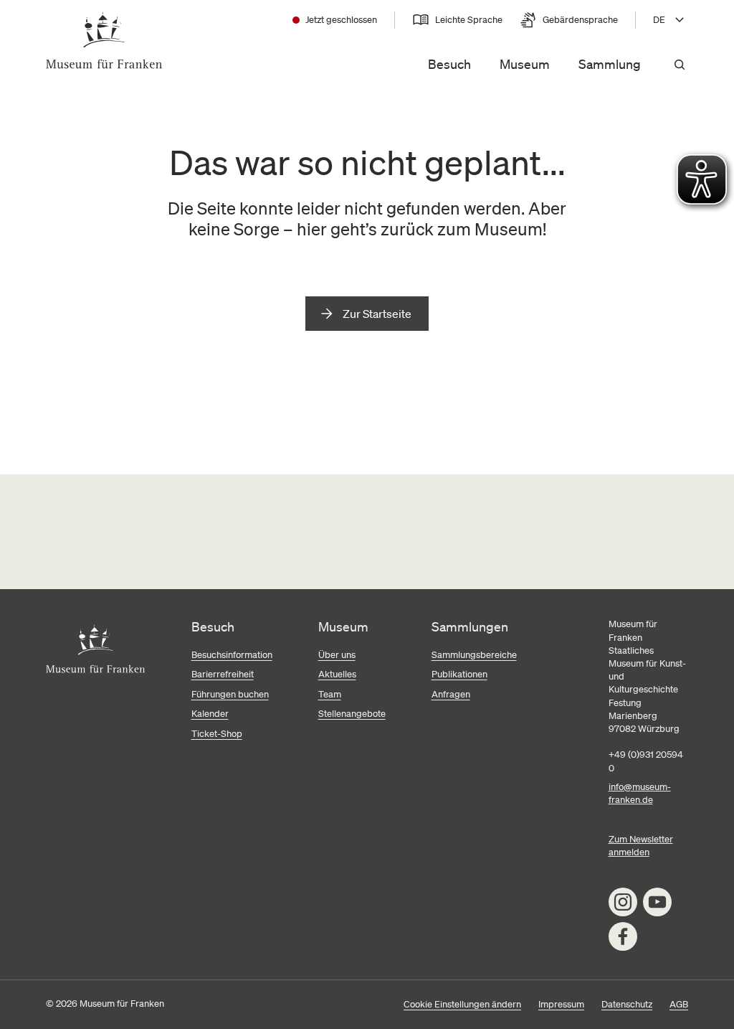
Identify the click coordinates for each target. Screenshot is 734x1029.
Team (329, 694)
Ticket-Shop (216, 734)
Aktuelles (337, 674)
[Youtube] (657, 902)
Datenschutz (626, 1004)
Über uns (337, 655)
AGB (678, 1004)
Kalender (210, 714)
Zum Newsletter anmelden (641, 845)
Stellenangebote (352, 714)
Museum (525, 64)
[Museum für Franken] (104, 40)
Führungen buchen (230, 694)
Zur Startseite (377, 313)
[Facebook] (623, 936)
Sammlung (609, 64)
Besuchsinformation (231, 655)
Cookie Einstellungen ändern (462, 1004)
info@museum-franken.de (640, 793)
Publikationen (459, 674)
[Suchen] (679, 65)
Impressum (561, 1004)
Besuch (449, 64)
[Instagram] (623, 902)
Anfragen (451, 694)
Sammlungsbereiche (474, 655)
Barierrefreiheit (222, 674)
